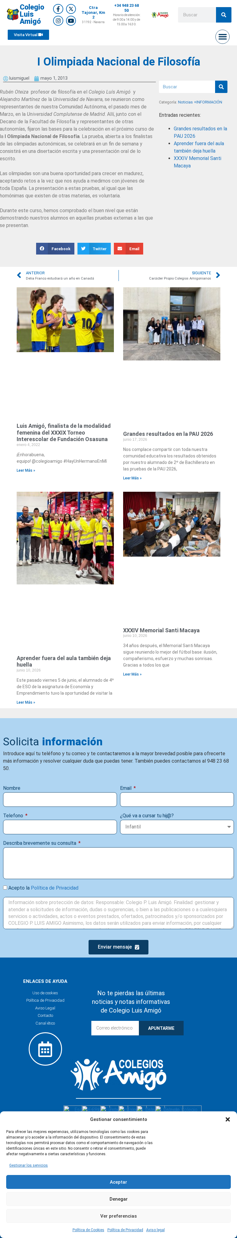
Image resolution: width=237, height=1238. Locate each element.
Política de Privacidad (125, 1230)
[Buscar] (223, 15)
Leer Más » (26, 470)
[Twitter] (71, 9)
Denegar (119, 1199)
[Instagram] (58, 21)
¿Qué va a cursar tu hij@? (147, 816)
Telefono (13, 816)
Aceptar (118, 1182)
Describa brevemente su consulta (40, 843)
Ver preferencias (118, 1216)
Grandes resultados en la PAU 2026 (168, 434)
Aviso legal (155, 1230)
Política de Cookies (88, 1230)
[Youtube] (71, 21)
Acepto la (43, 888)
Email (126, 788)
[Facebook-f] (58, 9)
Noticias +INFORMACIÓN (200, 102)
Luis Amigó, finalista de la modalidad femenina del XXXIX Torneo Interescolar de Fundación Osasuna (64, 432)
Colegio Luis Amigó (32, 14)
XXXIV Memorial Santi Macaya (161, 630)
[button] (228, 1119)
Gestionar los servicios (28, 1165)
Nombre (11, 788)
